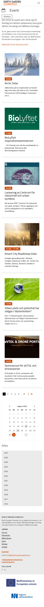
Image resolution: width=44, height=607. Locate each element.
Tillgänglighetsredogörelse (12, 560)
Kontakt (4, 547)
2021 (6, 480)
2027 (6, 453)
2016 (6, 504)
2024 (6, 467)
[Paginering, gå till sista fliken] (31, 394)
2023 (6, 471)
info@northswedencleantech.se (18, 555)
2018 (6, 494)
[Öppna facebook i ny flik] (3, 569)
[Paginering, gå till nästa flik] (28, 394)
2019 (6, 490)
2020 (6, 485)
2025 (6, 462)
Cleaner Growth (14, 3)
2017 (6, 499)
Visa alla (7, 16)
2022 (6, 476)
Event (4, 541)
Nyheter (5, 544)
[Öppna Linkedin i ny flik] (5, 569)
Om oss (4, 532)
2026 (6, 457)
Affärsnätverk (6, 538)
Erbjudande (6, 535)
